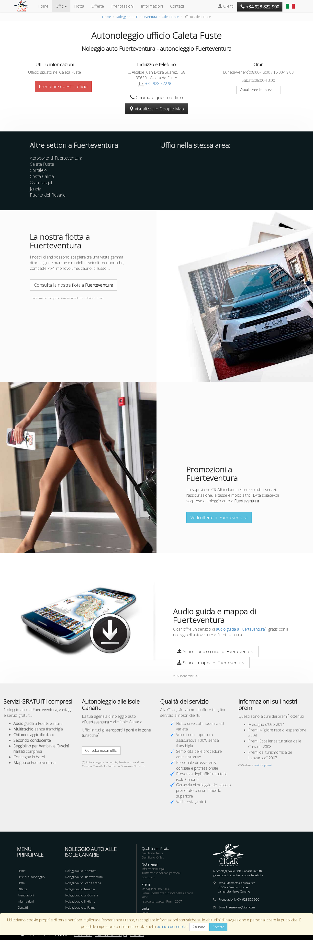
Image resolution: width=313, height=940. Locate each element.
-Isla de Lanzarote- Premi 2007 (162, 901)
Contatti (177, 6)
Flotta (79, 6)
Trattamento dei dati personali (161, 873)
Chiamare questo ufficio (158, 97)
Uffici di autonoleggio (31, 877)
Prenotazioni (122, 6)
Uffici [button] (60, 6)
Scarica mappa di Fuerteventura (214, 663)
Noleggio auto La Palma (80, 907)
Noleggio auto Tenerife (80, 889)
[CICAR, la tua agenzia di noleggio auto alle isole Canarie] (23, 6)
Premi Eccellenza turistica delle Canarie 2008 (167, 895)
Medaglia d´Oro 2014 (155, 889)
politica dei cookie (172, 926)
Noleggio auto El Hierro (80, 901)
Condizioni (148, 877)
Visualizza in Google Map (159, 109)
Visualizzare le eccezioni (258, 89)
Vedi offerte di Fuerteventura (218, 517)
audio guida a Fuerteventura (240, 629)
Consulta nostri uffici (101, 750)
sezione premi (263, 765)
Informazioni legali (153, 869)
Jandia (35, 189)
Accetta (218, 927)
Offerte (97, 6)
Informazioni (152, 6)
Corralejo (38, 170)
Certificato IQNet (153, 857)
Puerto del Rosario (48, 195)
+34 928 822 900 (160, 83)
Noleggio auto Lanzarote (81, 871)
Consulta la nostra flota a (73, 285)
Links (145, 913)
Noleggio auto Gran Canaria (83, 883)
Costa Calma (42, 176)
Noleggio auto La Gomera (81, 895)
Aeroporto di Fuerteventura (56, 158)
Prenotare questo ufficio (63, 86)
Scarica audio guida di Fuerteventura (218, 651)
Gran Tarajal (41, 183)
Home (43, 6)
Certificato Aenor (152, 853)
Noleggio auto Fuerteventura (136, 16)
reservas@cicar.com (242, 907)
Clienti (228, 6)
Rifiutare (198, 927)
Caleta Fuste (170, 16)
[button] (291, 3)
